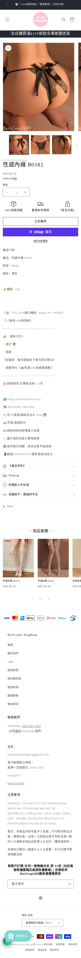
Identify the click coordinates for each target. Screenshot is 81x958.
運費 (15, 178)
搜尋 (10, 645)
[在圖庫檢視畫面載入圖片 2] (40, 144)
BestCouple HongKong (22, 944)
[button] (7, 19)
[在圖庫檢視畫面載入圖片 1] (19, 144)
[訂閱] (69, 884)
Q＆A (11, 661)
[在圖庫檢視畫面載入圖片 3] (62, 144)
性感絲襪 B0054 (11, 581)
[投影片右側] (77, 146)
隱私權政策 (14, 678)
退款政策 (13, 670)
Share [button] (10, 506)
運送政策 (13, 687)
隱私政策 (72, 944)
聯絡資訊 (13, 704)
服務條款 (13, 695)
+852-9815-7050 (31, 726)
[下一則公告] (74, 5)
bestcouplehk (16, 783)
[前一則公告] (7, 5)
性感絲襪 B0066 (46, 581)
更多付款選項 (41, 241)
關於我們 (13, 653)
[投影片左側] (4, 146)
